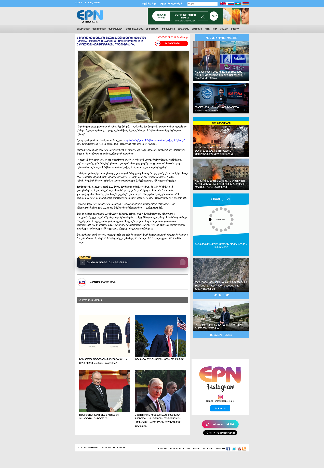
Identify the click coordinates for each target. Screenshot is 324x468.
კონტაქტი (220, 448)
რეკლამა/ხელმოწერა (171, 3)
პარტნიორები (193, 448)
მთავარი (163, 448)
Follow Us (220, 408)
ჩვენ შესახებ (149, 3)
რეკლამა (208, 448)
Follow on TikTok (223, 424)
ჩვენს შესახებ (177, 448)
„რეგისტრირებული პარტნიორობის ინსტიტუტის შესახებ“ (154, 140)
